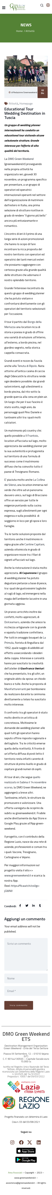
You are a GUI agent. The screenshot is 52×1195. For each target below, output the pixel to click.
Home (19, 31)
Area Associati (15, 1172)
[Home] (26, 1151)
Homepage (26, 103)
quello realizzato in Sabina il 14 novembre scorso (25, 782)
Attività (30, 31)
